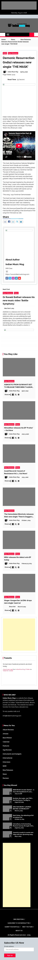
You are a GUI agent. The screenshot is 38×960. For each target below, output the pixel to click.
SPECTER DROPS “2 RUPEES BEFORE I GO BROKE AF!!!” (22, 808)
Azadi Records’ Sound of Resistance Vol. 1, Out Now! (15, 472)
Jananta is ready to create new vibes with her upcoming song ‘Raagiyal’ (23, 833)
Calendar (6, 742)
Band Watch (7, 738)
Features (6, 746)
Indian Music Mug (15, 264)
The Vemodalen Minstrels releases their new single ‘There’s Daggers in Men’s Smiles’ (19, 515)
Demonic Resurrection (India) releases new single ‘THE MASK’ (18, 62)
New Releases (13, 53)
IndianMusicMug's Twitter (23, 669)
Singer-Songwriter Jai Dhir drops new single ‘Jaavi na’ (18, 601)
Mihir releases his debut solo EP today (17, 558)
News (16, 293)
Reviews (6, 778)
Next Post (6, 289)
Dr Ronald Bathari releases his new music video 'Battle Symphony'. (19, 300)
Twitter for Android (8, 670)
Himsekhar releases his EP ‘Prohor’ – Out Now (18, 429)
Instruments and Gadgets (12, 754)
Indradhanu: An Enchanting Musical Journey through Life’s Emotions (23, 825)
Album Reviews (8, 730)
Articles (5, 734)
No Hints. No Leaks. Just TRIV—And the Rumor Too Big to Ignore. (23, 799)
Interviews (6, 762)
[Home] (2, 34)
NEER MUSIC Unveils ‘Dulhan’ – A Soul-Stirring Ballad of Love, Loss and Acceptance (23, 791)
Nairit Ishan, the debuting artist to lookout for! (23, 816)
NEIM (5, 53)
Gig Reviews (7, 750)
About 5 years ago (8, 669)
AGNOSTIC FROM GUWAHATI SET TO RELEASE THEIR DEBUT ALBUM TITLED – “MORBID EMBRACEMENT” (19, 386)
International (7, 758)
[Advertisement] (19, 634)
